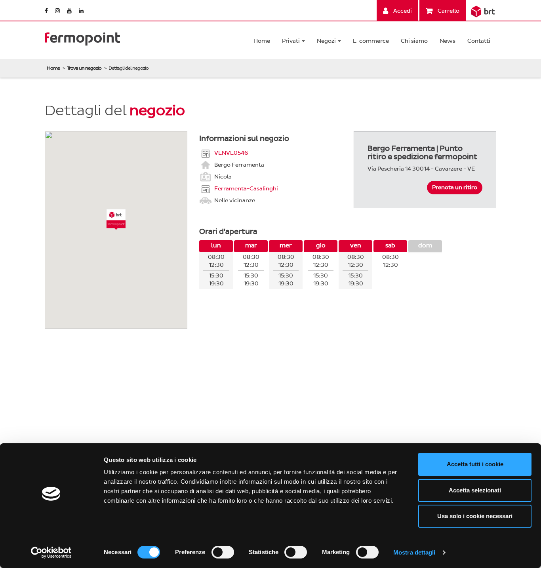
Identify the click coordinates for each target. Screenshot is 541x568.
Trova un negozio (84, 68)
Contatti (478, 41)
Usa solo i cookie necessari (474, 516)
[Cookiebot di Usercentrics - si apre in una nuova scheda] (51, 553)
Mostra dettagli (414, 552)
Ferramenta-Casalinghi (246, 188)
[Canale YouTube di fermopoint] (70, 11)
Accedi (402, 11)
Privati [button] (291, 41)
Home (261, 41)
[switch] (222, 552)
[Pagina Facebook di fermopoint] (47, 11)
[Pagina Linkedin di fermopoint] (81, 11)
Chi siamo (414, 41)
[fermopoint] (82, 37)
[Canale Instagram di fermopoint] (58, 11)
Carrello (447, 11)
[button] (116, 219)
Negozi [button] (327, 41)
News (447, 41)
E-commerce (371, 41)
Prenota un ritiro (454, 187)
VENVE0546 (231, 152)
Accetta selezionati (475, 490)
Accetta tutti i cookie (475, 464)
